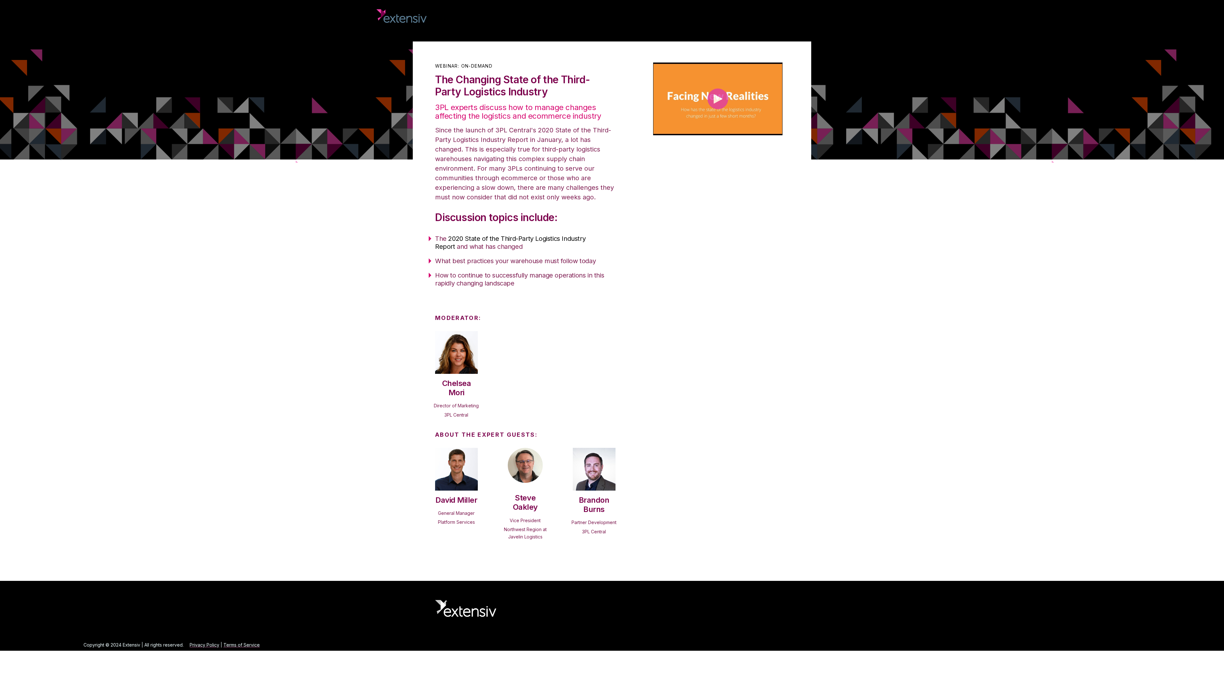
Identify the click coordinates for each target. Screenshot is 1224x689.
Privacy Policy (204, 645)
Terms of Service (241, 645)
